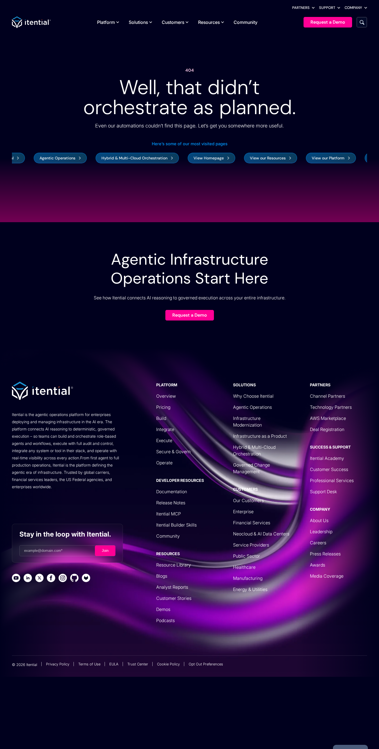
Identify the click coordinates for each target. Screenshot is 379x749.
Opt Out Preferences (206, 664)
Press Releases (325, 554)
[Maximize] (244, 731)
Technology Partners (331, 407)
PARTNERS (301, 7)
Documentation (171, 491)
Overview (166, 396)
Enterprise (243, 511)
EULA (113, 664)
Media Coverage (326, 576)
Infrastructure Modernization (247, 421)
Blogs (161, 576)
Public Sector (246, 556)
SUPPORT (327, 7)
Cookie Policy (168, 664)
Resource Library (173, 565)
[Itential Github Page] (74, 578)
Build (161, 418)
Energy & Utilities (250, 589)
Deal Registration (327, 429)
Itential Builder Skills (176, 525)
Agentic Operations (43, 158)
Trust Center (137, 664)
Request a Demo (189, 315)
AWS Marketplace (328, 418)
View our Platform (313, 158)
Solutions (138, 22)
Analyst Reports (172, 587)
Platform (106, 22)
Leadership (321, 531)
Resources (209, 22)
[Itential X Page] (39, 578)
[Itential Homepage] (31, 22)
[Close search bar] (257, 731)
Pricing (163, 407)
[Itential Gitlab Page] (86, 578)
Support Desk (323, 491)
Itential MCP (168, 514)
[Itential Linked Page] (28, 578)
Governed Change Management (251, 468)
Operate (164, 462)
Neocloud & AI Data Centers (261, 534)
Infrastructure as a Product (260, 436)
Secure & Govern (173, 451)
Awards (317, 565)
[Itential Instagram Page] (63, 578)
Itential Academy (327, 458)
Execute (164, 440)
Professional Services (332, 480)
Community (245, 22)
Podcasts (165, 620)
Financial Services (251, 522)
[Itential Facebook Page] (51, 578)
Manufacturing (247, 578)
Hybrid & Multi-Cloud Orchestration (120, 158)
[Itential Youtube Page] (16, 578)
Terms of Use (89, 664)
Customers (173, 22)
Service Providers (251, 545)
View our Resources (253, 158)
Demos (163, 609)
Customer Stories (173, 598)
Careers (318, 542)
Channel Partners (327, 396)
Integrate (165, 429)
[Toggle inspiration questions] (120, 732)
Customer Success (329, 469)
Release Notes (170, 502)
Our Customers (248, 500)
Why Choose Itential (253, 396)
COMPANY (353, 7)
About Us (319, 520)
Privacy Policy (57, 664)
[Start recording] (230, 731)
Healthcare (244, 567)
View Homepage (194, 158)
